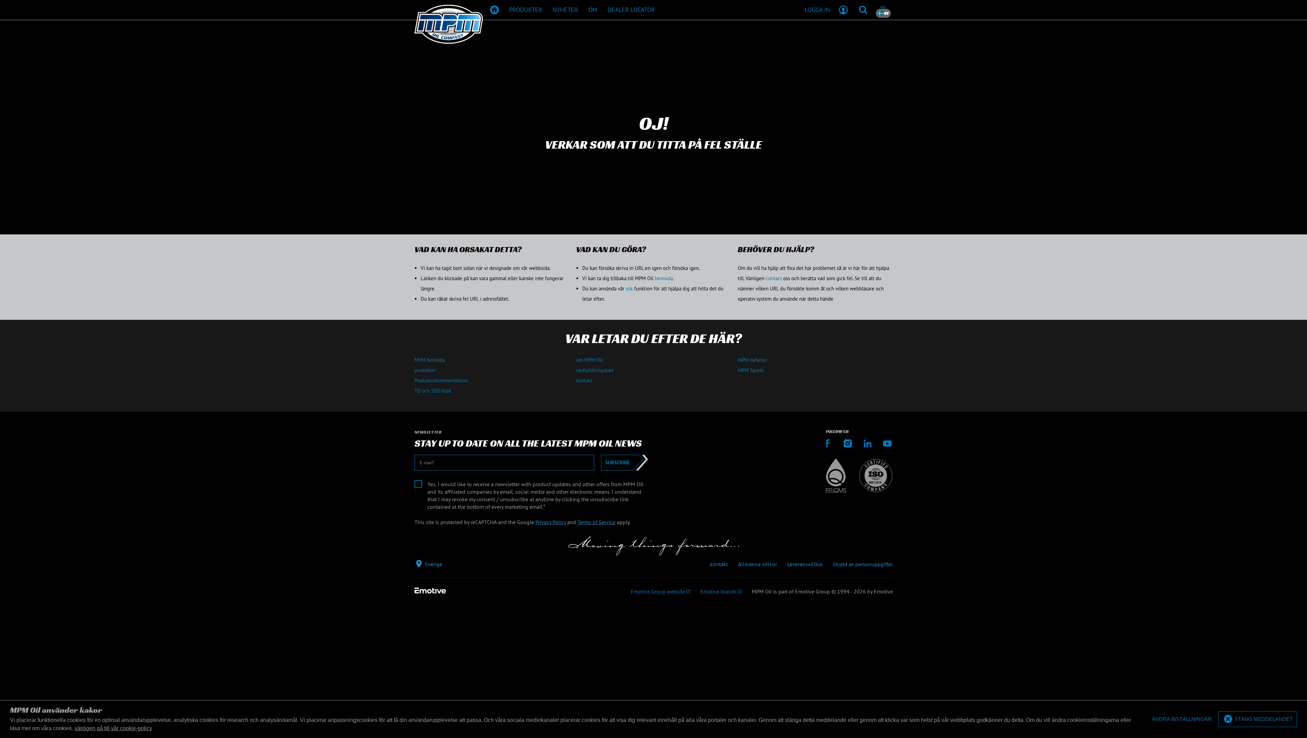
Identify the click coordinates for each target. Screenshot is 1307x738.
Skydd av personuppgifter (863, 564)
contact (774, 278)
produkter (425, 370)
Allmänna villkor (757, 564)
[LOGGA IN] (843, 9)
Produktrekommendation (441, 380)
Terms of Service (596, 522)
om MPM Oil (589, 360)
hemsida (664, 278)
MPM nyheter (752, 360)
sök (629, 288)
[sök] (863, 9)
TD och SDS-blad (432, 390)
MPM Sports (751, 370)
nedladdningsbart (595, 370)
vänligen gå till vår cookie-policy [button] (113, 728)
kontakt (584, 380)
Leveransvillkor (805, 564)
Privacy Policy (550, 522)
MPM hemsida (429, 360)
